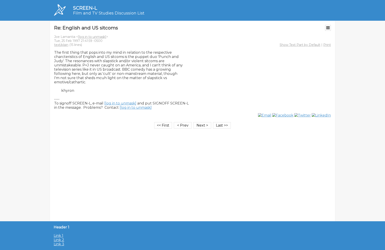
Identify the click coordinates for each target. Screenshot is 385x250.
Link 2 (59, 240)
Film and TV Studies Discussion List (108, 13)
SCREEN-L (85, 8)
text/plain (61, 45)
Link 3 (59, 244)
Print (327, 45)
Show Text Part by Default (300, 45)
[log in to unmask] (92, 37)
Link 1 (58, 236)
